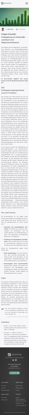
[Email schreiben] (13, 360)
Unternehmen (19, 385)
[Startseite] (6, 3)
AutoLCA (3, 388)
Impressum (4, 397)
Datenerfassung (5, 390)
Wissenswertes (19, 388)
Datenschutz (4, 399)
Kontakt (18, 390)
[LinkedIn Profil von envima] (16, 360)
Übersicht (3, 385)
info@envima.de (20, 403)
